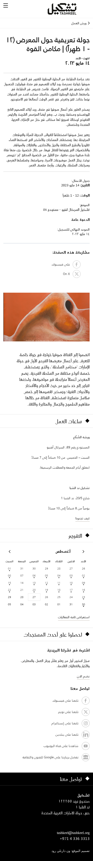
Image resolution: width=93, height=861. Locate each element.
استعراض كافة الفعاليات (74, 617)
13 (34, 583)
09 (83, 583)
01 (9, 568)
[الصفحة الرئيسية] (67, 9)
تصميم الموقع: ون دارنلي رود (70, 851)
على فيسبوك (62, 264)
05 (46, 575)
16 (83, 590)
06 (34, 575)
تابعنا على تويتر (68, 711)
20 (34, 590)
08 (9, 575)
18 (58, 590)
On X (68, 273)
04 (58, 575)
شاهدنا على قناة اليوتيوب (61, 745)
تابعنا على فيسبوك (65, 700)
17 (71, 590)
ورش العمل (78, 23)
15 (9, 583)
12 (46, 583)
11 (58, 583)
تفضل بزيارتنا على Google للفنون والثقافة (50, 757)
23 (83, 597)
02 (83, 575)
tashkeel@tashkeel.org (73, 833)
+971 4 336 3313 (75, 839)
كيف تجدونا (82, 518)
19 (46, 590)
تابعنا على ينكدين (67, 734)
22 (9, 590)
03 (71, 575)
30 (83, 604)
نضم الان (83, 676)
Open (5, 5)
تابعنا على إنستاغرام (64, 723)
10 (71, 583)
